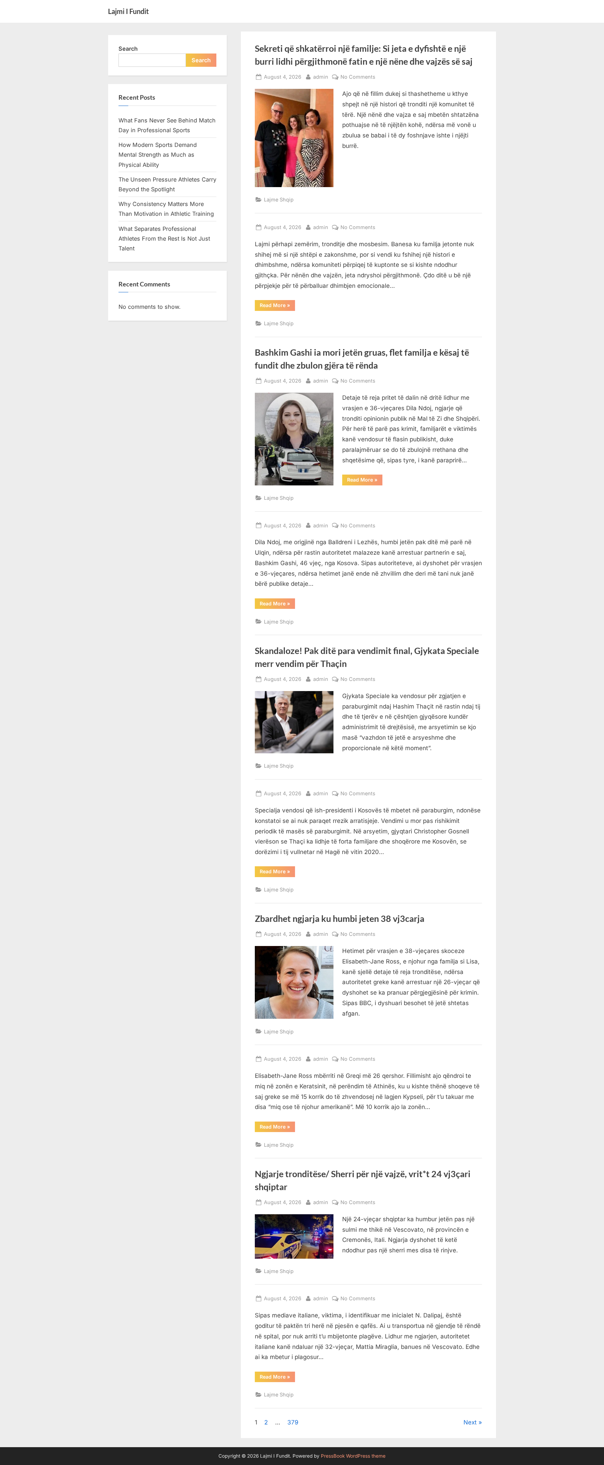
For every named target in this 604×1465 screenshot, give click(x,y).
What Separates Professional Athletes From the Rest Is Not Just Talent (164, 238)
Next (470, 1422)
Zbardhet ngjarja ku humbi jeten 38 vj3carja (339, 918)
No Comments (357, 77)
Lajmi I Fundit (128, 11)
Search (128, 48)
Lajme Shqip (279, 199)
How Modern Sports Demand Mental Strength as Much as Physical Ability (157, 154)
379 (293, 1422)
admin (320, 76)
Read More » (275, 305)
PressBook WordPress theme (353, 1456)
